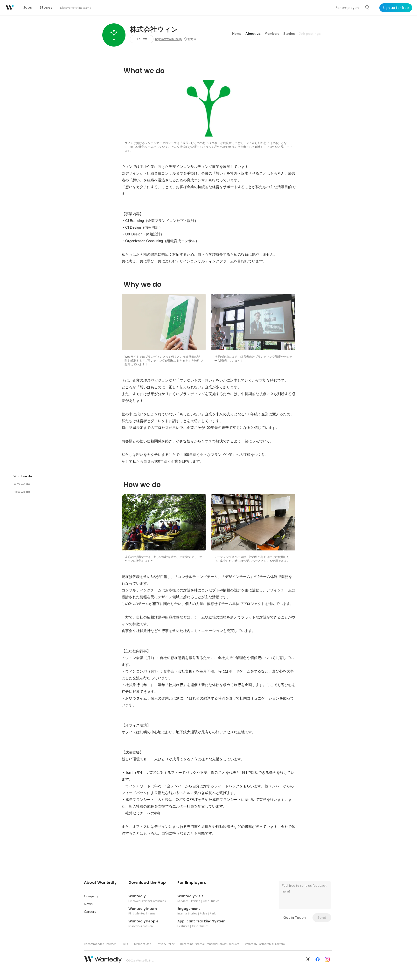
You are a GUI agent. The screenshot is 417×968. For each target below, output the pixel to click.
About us (253, 33)
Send (321, 917)
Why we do (22, 484)
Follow (142, 39)
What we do (23, 476)
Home (237, 33)
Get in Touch (294, 917)
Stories (289, 33)
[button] (100, 883)
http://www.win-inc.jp (168, 39)
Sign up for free (396, 7)
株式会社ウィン (154, 29)
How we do (22, 492)
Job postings (310, 33)
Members (271, 33)
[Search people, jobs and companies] (367, 7)
